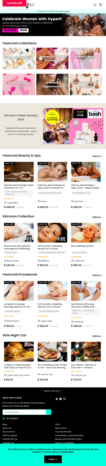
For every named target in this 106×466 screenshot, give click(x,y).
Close (52, 459)
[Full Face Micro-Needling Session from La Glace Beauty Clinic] (52, 291)
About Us (7, 428)
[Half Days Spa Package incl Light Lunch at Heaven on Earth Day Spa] (52, 172)
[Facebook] (60, 398)
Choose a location (46, 11)
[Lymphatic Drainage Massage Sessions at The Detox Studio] (19, 291)
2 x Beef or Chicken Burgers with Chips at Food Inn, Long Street (18, 366)
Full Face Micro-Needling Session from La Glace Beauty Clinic (50, 306)
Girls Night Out (14, 335)
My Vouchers (9, 431)
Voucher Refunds (63, 431)
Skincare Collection (18, 216)
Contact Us (8, 442)
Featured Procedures (20, 274)
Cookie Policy (67, 452)
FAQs (57, 424)
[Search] (95, 4)
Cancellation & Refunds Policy (69, 435)
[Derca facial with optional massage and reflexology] (19, 233)
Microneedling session (82, 246)
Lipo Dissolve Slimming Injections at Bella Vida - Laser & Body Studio (83, 306)
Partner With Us (10, 439)
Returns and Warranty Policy (68, 439)
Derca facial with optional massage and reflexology (17, 247)
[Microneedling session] (86, 233)
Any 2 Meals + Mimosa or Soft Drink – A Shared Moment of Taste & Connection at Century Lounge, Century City (83, 366)
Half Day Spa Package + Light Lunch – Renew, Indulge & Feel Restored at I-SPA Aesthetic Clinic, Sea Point (85, 187)
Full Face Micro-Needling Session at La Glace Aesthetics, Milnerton (50, 247)
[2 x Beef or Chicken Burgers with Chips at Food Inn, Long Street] (19, 351)
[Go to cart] (100, 4)
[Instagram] (64, 398)
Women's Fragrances (19, 57)
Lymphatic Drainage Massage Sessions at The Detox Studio (17, 306)
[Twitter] (57, 398)
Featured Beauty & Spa (22, 155)
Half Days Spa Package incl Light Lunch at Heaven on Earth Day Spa (51, 187)
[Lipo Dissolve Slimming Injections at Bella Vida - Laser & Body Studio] (86, 291)
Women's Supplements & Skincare (52, 86)
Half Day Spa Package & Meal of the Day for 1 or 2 (19, 186)
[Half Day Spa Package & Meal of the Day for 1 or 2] (19, 172)
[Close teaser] (27, 7)
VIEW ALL (96, 156)
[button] (14, 3)
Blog (5, 424)
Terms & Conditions (64, 442)
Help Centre (61, 428)
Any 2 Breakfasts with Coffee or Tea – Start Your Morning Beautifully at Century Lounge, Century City (52, 366)
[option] (53, 24)
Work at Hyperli (10, 435)
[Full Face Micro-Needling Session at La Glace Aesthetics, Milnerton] (52, 233)
